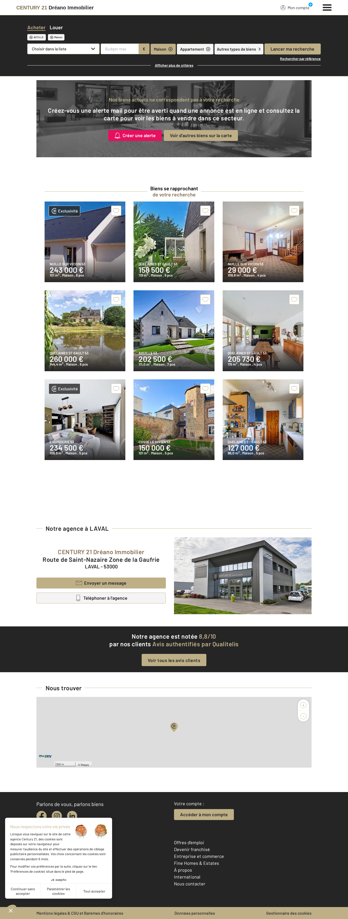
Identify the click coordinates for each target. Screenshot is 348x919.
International (187, 877)
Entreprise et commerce (199, 856)
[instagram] (57, 816)
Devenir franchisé (192, 849)
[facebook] (41, 816)
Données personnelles (195, 913)
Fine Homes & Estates (196, 863)
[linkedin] (72, 816)
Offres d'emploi (189, 842)
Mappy (85, 765)
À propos (183, 870)
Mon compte (299, 7)
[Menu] (327, 7)
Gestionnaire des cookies (289, 913)
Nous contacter (189, 883)
